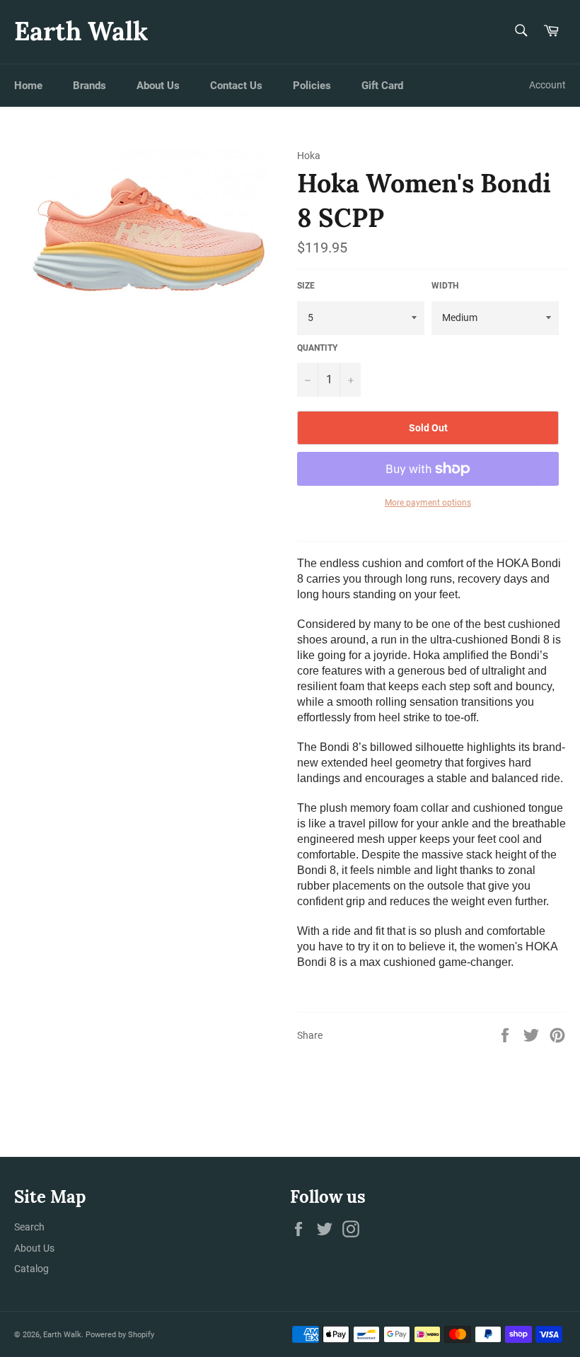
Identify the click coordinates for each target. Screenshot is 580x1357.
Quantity (317, 348)
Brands (89, 85)
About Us (158, 85)
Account (547, 85)
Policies (312, 85)
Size (306, 286)
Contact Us (236, 85)
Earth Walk (81, 31)
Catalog (31, 1268)
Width (444, 286)
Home (28, 85)
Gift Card (382, 85)
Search (29, 1227)
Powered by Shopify (120, 1334)
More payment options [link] (428, 503)
